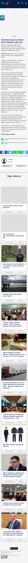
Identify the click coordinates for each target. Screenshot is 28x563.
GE (26, 3)
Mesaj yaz (21, 166)
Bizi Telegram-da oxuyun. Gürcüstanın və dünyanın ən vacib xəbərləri (15, 139)
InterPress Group (4, 555)
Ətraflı (14, 13)
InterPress (10, 161)
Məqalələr (7, 166)
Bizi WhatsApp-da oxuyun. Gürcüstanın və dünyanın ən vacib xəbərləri (15, 143)
